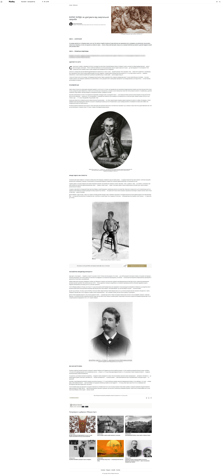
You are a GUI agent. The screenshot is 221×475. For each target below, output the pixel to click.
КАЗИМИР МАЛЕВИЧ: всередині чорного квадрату (80, 459)
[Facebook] (42, 2)
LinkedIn (113, 470)
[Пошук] (220, 1)
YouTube (118, 470)
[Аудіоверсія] (110, 424)
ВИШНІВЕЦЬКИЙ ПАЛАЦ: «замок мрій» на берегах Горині (137, 435)
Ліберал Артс (75, 5)
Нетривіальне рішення (74, 397)
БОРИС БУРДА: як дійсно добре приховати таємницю (108, 435)
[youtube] (48, 2)
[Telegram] (44, 2)
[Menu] (1, 1)
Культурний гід (31, 1)
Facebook (103, 470)
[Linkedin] (46, 2)
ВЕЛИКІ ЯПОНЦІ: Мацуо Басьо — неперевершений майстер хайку (110, 460)
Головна (70, 5)
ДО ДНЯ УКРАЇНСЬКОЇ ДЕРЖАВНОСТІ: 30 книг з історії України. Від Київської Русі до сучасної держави (80, 436)
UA (216, 1)
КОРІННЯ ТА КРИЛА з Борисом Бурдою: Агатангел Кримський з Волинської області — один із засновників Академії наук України (137, 461)
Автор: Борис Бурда (77, 23)
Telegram (108, 470)
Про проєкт (24, 1)
